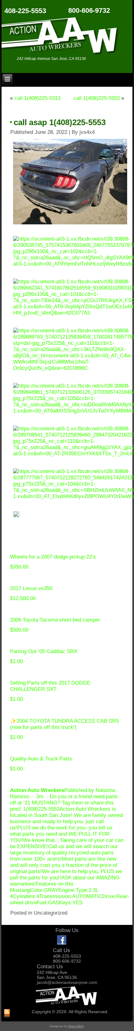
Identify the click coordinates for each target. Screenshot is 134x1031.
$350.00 (19, 567)
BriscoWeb (76, 1026)
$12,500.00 (23, 598)
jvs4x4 (87, 132)
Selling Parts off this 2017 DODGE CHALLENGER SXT (50, 686)
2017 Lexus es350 (31, 588)
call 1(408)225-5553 (97, 98)
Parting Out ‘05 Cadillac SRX (43, 651)
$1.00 (16, 661)
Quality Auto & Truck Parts (41, 759)
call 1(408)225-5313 (37, 98)
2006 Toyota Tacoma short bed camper (55, 620)
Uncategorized (50, 913)
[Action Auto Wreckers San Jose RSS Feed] (7, 1014)
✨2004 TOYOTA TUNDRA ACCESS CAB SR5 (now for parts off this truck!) (64, 724)
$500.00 (19, 630)
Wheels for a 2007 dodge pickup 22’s (53, 557)
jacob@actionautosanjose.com (67, 982)
